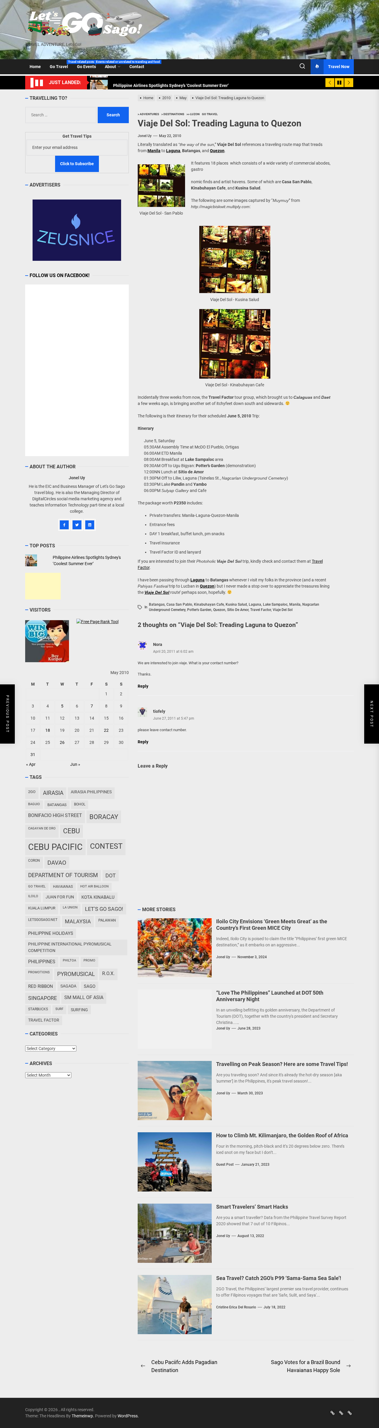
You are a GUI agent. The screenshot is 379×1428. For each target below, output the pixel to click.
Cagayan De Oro (42, 828)
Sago (89, 986)
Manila (153, 150)
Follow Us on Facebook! (59, 275)
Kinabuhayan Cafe (209, 604)
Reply (143, 686)
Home (35, 66)
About (110, 66)
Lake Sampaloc (275, 604)
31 (32, 754)
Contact (136, 66)
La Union (70, 907)
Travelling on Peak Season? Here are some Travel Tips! (282, 1064)
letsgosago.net (42, 920)
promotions (39, 972)
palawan (107, 920)
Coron (34, 860)
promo (89, 960)
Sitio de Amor (237, 610)
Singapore (42, 998)
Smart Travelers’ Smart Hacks (252, 1207)
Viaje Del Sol (283, 610)
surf (59, 1009)
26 (62, 742)
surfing (79, 1009)
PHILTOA (69, 960)
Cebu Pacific (55, 847)
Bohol (79, 804)
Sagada (68, 986)
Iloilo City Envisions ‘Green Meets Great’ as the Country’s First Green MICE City (271, 924)
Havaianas (63, 887)
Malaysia (78, 921)
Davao (56, 862)
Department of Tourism (63, 875)
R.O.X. (108, 973)
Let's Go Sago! (104, 909)
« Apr (31, 764)
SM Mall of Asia (83, 997)
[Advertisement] (43, 586)
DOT (110, 875)
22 (106, 730)
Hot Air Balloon (94, 886)
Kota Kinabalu (98, 897)
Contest (106, 846)
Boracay (103, 817)
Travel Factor (260, 610)
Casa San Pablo (179, 604)
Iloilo (33, 896)
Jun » (75, 764)
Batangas (157, 604)
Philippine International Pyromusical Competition (70, 947)
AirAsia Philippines (91, 791)
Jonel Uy (145, 136)
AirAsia (53, 792)
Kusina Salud (236, 604)
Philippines (41, 961)
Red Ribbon (40, 986)
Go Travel (61, 64)
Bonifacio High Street (55, 815)
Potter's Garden (199, 610)
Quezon (219, 610)
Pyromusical (76, 974)
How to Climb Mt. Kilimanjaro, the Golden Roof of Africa (282, 1135)
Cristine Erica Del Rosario (236, 1307)
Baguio (34, 804)
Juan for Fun (60, 897)
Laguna (255, 604)
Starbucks (38, 1009)
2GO (32, 791)
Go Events (88, 64)
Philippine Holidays (50, 933)
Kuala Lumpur (41, 908)
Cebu (71, 831)
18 (47, 730)
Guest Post (225, 1164)
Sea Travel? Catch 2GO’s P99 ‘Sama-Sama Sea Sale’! (278, 1278)
